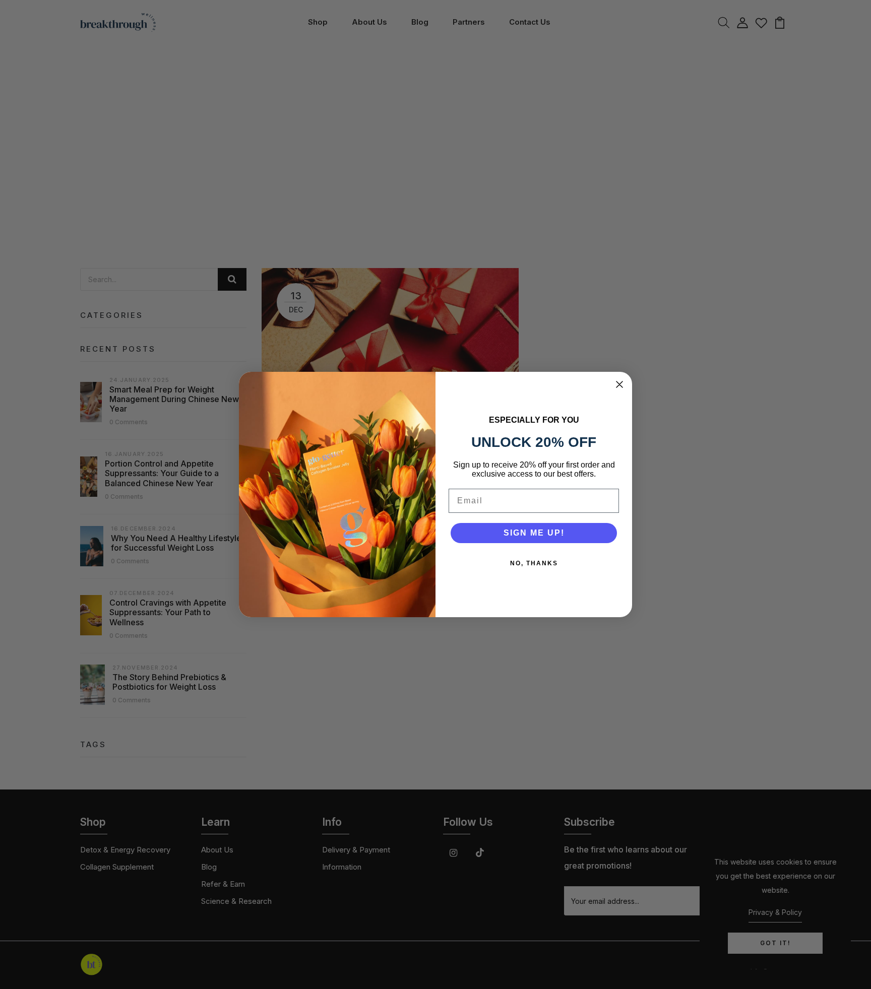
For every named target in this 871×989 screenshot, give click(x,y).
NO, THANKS (534, 563)
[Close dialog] (619, 384)
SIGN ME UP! (534, 533)
